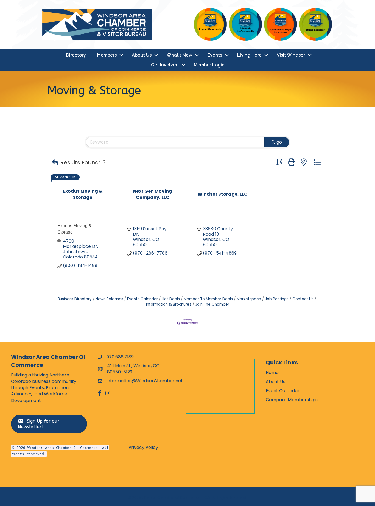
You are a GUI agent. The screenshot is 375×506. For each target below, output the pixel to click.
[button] (55, 162)
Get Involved (165, 65)
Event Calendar (283, 390)
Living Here (249, 55)
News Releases (109, 299)
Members (107, 55)
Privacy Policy (143, 447)
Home (272, 372)
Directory (76, 55)
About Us (142, 55)
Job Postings (277, 299)
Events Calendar (142, 299)
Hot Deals (171, 299)
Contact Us (303, 299)
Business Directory (75, 299)
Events (214, 55)
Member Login (209, 65)
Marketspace (249, 299)
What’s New (179, 55)
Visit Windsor (291, 55)
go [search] (279, 142)
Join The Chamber (212, 304)
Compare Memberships (292, 400)
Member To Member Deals (208, 299)
